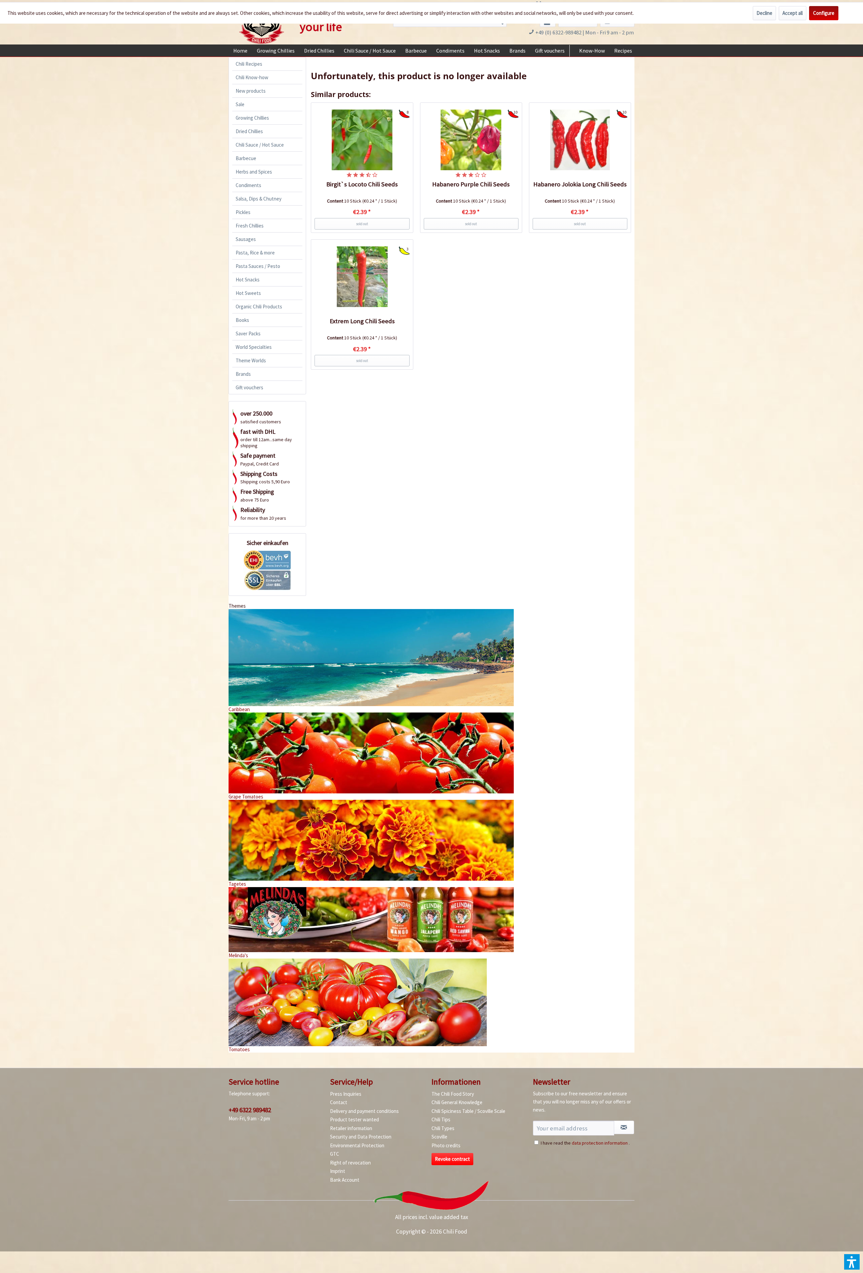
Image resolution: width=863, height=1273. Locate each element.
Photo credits (446, 1145)
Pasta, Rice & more (255, 252)
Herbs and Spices (254, 172)
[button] (852, 1262)
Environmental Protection (357, 1145)
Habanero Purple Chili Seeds (471, 184)
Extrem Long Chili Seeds (362, 321)
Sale (240, 104)
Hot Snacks (248, 279)
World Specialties (254, 347)
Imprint (337, 1171)
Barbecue (246, 158)
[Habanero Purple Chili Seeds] (471, 140)
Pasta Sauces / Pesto (258, 266)
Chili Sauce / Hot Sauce (260, 145)
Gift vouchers (249, 387)
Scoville (439, 1136)
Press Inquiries (345, 1094)
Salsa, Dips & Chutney (258, 198)
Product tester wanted (354, 1119)
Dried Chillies (249, 131)
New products (251, 91)
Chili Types (443, 1128)
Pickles (243, 212)
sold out (362, 223)
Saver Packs (248, 333)
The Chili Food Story (453, 1094)
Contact (338, 1102)
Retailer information (351, 1128)
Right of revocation (350, 1162)
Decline (764, 13)
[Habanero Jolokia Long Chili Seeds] (580, 140)
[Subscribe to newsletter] (624, 1127)
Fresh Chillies (250, 225)
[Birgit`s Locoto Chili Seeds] (362, 140)
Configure (823, 13)
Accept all (792, 13)
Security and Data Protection (360, 1136)
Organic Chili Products (259, 306)
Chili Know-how (252, 77)
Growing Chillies (252, 118)
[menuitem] (240, 50)
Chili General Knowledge (457, 1102)
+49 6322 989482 (250, 1110)
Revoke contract (452, 1159)
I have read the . (585, 1143)
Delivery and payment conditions (364, 1111)
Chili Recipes (249, 64)
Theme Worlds (251, 360)
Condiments (248, 185)
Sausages (246, 239)
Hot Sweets (248, 293)
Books (242, 320)
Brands (243, 374)
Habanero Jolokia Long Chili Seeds (580, 184)
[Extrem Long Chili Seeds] (362, 276)
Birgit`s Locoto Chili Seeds (362, 184)
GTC (334, 1154)
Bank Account (344, 1180)
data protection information (600, 1143)
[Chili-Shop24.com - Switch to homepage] (261, 24)
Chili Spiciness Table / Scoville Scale (468, 1111)
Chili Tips (441, 1119)
